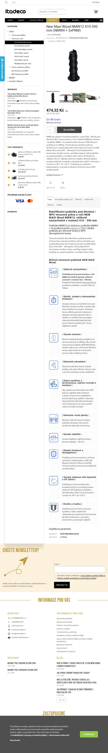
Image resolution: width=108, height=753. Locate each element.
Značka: (57, 41)
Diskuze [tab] (51, 205)
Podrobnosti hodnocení (78, 38)
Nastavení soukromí (59, 735)
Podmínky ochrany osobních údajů (70, 635)
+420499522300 (17, 622)
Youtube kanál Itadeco (20, 637)
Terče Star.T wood (21, 56)
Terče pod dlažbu (18, 35)
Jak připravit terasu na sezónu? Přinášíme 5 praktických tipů (75, 691)
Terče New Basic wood (23, 49)
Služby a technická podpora (67, 625)
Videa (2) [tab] (78, 199)
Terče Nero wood (21, 60)
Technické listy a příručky (67, 632)
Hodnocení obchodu (64, 622)
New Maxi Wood (89, 282)
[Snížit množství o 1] (55, 131)
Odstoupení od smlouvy (66, 651)
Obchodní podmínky (64, 618)
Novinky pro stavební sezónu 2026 (22, 663)
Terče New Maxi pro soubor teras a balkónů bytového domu (22, 95)
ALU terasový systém (19, 71)
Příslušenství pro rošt (22, 63)
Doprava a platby (63, 629)
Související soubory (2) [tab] (64, 199)
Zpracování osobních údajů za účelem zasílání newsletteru (74, 640)
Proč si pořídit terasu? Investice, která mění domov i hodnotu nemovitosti (78, 665)
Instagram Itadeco (18, 633)
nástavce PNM (78, 228)
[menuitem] (10, 20)
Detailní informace (53, 175)
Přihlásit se (62, 585)
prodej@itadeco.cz (19, 618)
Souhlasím (89, 734)
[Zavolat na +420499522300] (9, 2)
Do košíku (69, 130)
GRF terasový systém (19, 74)
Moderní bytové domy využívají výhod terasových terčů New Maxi (23, 126)
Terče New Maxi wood (22, 42)
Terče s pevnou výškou (20, 67)
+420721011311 (17, 625)
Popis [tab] (50, 199)
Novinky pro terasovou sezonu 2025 (23, 670)
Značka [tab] (59, 205)
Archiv (62, 700)
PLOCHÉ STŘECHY (16, 81)
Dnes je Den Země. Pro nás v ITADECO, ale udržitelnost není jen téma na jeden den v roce (77, 681)
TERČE (11, 31)
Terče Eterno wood (21, 46)
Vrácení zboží (62, 648)
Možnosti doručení (53, 122)
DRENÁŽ (12, 78)
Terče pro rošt (17, 38)
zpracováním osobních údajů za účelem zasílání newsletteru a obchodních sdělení (81, 577)
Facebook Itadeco (18, 629)
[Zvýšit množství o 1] (55, 128)
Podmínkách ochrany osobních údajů (28, 735)
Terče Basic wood (21, 53)
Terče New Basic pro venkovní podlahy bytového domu (23, 112)
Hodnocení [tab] (89, 199)
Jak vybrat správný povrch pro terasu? (73, 673)
